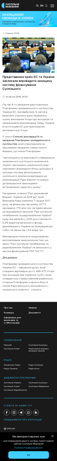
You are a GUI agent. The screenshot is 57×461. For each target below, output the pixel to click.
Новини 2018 (12, 33)
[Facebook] (7, 412)
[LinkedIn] (36, 412)
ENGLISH (11, 428)
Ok (28, 455)
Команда (9, 313)
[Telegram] (21, 412)
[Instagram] (14, 412)
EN (41, 5)
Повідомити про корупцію (23, 420)
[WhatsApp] (28, 412)
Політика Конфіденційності (28, 448)
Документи (35, 313)
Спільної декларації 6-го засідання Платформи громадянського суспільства (26, 140)
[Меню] (52, 5)
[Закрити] (52, 436)
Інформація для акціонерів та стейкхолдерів (12, 320)
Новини (33, 308)
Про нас (8, 308)
